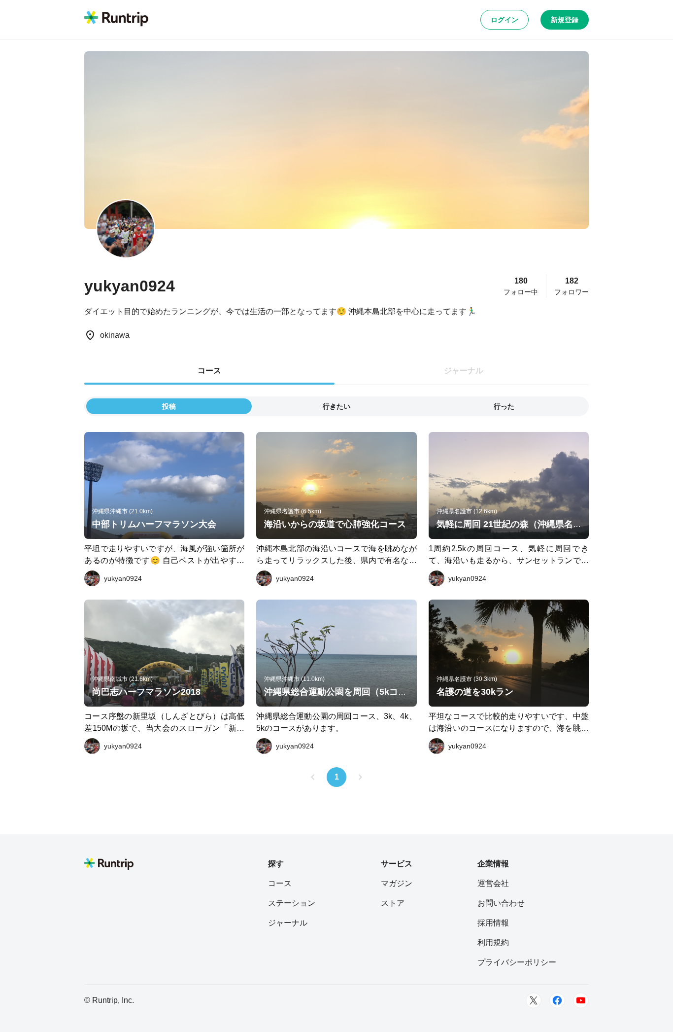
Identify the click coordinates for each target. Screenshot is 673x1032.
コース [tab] (209, 370)
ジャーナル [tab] (463, 370)
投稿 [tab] (169, 406)
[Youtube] (581, 1000)
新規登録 (564, 20)
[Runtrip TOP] (116, 19)
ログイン (504, 20)
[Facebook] (557, 1000)
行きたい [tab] (336, 406)
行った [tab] (504, 406)
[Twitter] (533, 1000)
